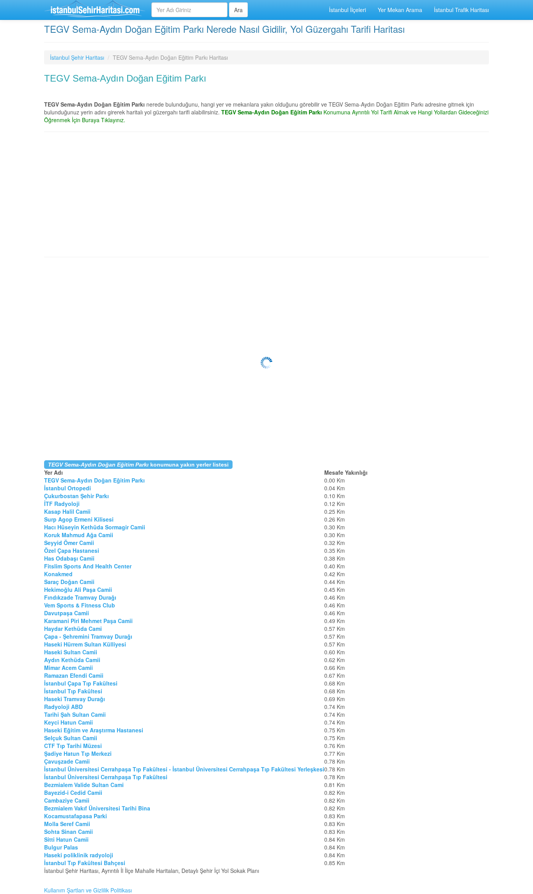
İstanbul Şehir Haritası (77, 57)
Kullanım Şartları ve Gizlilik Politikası (88, 890)
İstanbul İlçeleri (347, 10)
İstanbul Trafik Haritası (461, 10)
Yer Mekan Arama (400, 10)
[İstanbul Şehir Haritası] (95, 10)
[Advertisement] (266, 194)
